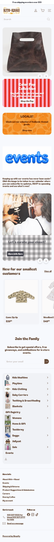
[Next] (46, 76)
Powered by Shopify (11, 536)
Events (6, 482)
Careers (6, 493)
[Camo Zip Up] (21, 301)
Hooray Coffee (9, 497)
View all (47, 271)
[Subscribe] (46, 361)
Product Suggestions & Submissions (18, 489)
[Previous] (40, 76)
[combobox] (27, 19)
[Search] (48, 19)
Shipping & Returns (11, 486)
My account (8, 500)
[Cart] (42, 10)
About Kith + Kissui (11, 479)
